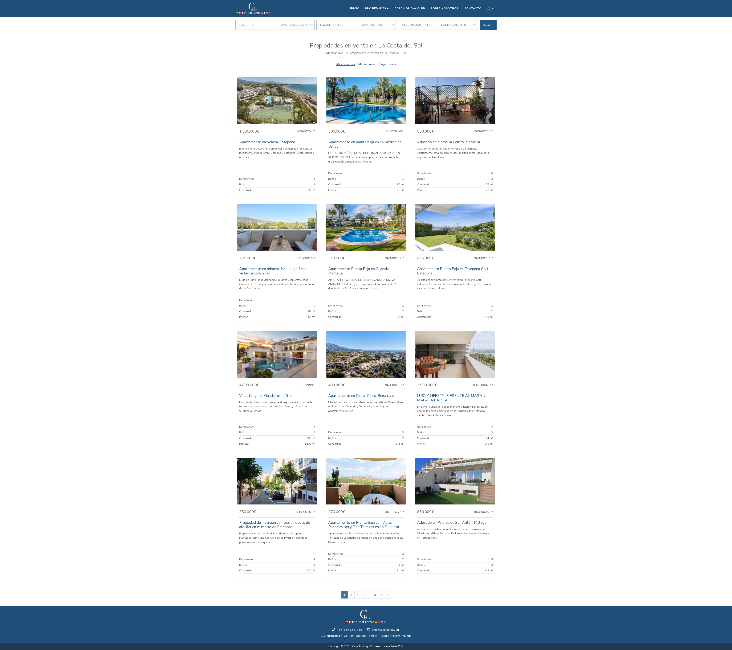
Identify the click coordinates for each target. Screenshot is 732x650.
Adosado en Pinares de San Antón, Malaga (451, 522)
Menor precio (367, 64)
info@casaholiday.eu (385, 630)
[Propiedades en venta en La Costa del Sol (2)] (381, 595)
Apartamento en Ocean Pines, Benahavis (361, 395)
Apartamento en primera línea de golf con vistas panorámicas (273, 271)
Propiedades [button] (375, 8)
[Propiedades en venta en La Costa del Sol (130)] (387, 595)
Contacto (473, 8)
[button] (490, 8)
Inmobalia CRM (395, 646)
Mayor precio (387, 64)
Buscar (488, 25)
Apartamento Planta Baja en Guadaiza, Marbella (359, 271)
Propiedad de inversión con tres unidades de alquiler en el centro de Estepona (274, 524)
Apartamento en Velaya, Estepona (267, 142)
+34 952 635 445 (349, 630)
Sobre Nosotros (445, 8)
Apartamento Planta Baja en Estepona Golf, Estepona (453, 271)
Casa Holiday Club (409, 8)
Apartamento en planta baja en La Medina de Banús (364, 144)
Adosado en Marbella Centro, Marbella (448, 142)
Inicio (355, 8)
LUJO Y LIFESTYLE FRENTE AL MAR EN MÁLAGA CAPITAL (451, 398)
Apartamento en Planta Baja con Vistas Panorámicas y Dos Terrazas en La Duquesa (363, 524)
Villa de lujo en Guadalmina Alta (265, 395)
